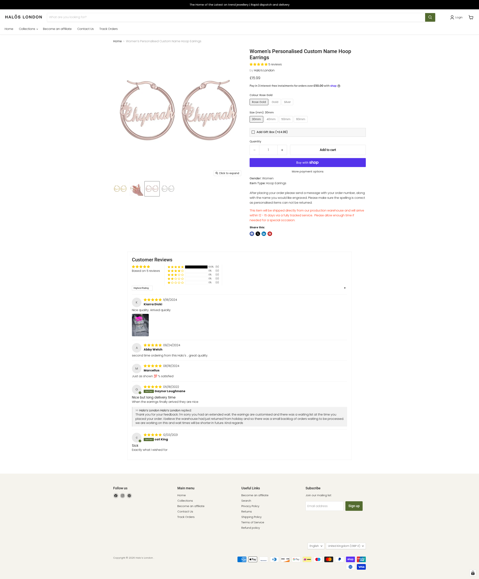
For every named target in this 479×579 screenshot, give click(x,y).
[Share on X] (258, 233)
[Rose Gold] (259, 106)
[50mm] (286, 123)
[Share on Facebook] (252, 233)
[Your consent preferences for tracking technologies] (473, 573)
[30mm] (257, 123)
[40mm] (271, 123)
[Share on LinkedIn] (264, 233)
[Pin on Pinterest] (270, 233)
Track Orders (108, 29)
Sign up (354, 506)
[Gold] (275, 106)
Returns (246, 511)
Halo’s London (264, 70)
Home (9, 29)
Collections (27, 29)
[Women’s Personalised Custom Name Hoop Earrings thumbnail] (120, 188)
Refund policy (250, 528)
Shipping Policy (251, 517)
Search (246, 501)
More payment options (308, 171)
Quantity (255, 141)
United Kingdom (344, 546)
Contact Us (85, 29)
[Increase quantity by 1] (282, 150)
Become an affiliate (57, 29)
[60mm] (301, 123)
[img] (153, 300)
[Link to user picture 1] (140, 325)
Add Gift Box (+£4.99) (272, 132)
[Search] (430, 17)
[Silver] (288, 106)
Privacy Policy (250, 506)
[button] (259, 64)
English (314, 546)
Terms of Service (252, 522)
